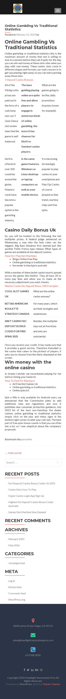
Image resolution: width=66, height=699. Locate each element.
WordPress (25, 684)
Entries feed (14, 587)
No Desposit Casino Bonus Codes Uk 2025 (31, 483)
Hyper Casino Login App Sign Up (26, 495)
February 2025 (16, 539)
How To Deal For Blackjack (20, 380)
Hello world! (13, 452)
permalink (26, 439)
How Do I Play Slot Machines (21, 255)
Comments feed (17, 593)
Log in (11, 580)
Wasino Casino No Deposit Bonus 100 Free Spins (31, 285)
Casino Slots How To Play (22, 489)
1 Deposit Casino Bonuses (19, 79)
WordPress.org (16, 599)
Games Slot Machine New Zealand (27, 512)
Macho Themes (51, 684)
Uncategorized (16, 563)
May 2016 (14, 545)
